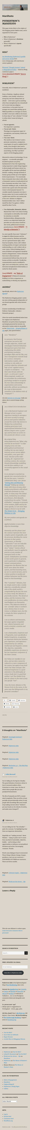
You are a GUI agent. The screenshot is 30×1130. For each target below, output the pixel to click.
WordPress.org (8, 1121)
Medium (11, 993)
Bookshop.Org (12, 1019)
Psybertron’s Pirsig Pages (11, 1086)
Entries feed (7, 1116)
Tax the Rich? (8, 1032)
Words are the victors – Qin (17, 881)
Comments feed (8, 1118)
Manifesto (7, 1058)
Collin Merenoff (10, 774)
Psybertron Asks (14, 745)
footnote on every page (14, 398)
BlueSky (12, 991)
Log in (6, 1114)
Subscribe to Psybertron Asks (13, 973)
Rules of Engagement (10, 1080)
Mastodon (20, 991)
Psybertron (7, 1052)
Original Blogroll (9, 1084)
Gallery (6, 1088)
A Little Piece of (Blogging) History (14, 1039)
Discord (4, 993)
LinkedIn (23, 989)
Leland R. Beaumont (10, 1054)
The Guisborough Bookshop (12, 1017)
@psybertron (14, 989)
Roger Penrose (8, 1037)
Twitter (6, 991)
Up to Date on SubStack (11, 1034)
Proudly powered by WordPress (19, 1127)
